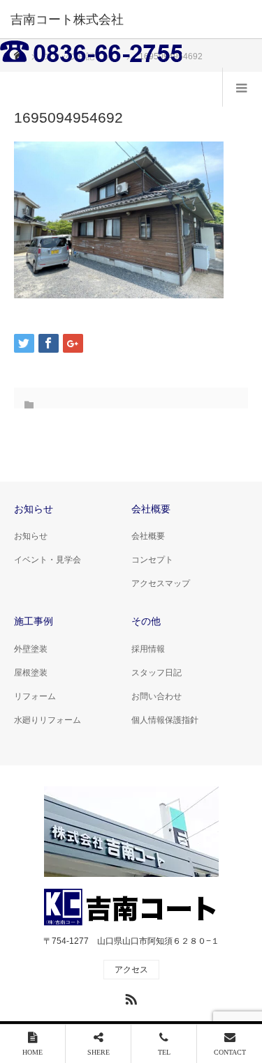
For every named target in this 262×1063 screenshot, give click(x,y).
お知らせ (31, 536)
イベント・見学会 (47, 560)
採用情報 (148, 649)
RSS (129, 996)
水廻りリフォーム (47, 720)
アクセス (131, 969)
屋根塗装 (31, 673)
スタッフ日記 (156, 673)
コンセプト (152, 560)
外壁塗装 (31, 649)
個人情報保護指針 (164, 720)
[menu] (242, 87)
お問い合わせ (156, 696)
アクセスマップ (160, 583)
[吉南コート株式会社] (110, 19)
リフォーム (35, 696)
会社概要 (148, 536)
